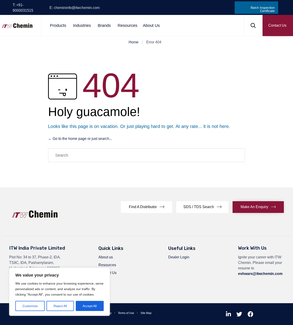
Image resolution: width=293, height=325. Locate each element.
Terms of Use (126, 313)
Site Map (146, 313)
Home (133, 42)
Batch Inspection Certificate (263, 7)
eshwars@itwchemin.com (260, 274)
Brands (104, 25)
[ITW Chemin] (17, 25)
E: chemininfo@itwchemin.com (74, 8)
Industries (82, 25)
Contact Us (107, 273)
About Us (151, 25)
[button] (278, 25)
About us (105, 257)
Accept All (90, 306)
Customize (30, 306)
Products (58, 25)
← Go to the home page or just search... (80, 139)
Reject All (60, 306)
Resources (127, 25)
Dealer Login (178, 257)
